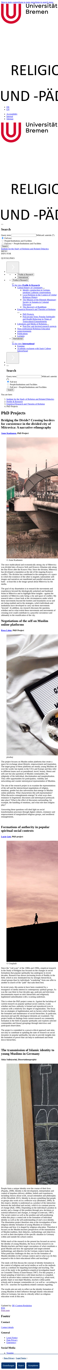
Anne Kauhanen (8, 433)
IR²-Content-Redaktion (22, 1305)
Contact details (7, 1327)
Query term (6, 235)
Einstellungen (8, 1365)
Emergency (11, 1342)
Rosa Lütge (6, 630)
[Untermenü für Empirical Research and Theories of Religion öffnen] (18, 312)
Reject (21, 1365)
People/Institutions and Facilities (18, 241)
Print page (5, 1310)
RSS (3, 1308)
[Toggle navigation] (2, 224)
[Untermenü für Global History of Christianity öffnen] (44, 288)
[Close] (13, 283)
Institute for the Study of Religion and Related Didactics (25, 249)
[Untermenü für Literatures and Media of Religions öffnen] (48, 324)
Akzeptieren (33, 1365)
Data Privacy (12, 1340)
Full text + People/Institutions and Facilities (22, 243)
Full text (7, 238)
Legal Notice (12, 1338)
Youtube (10, 1353)
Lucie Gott (6, 836)
